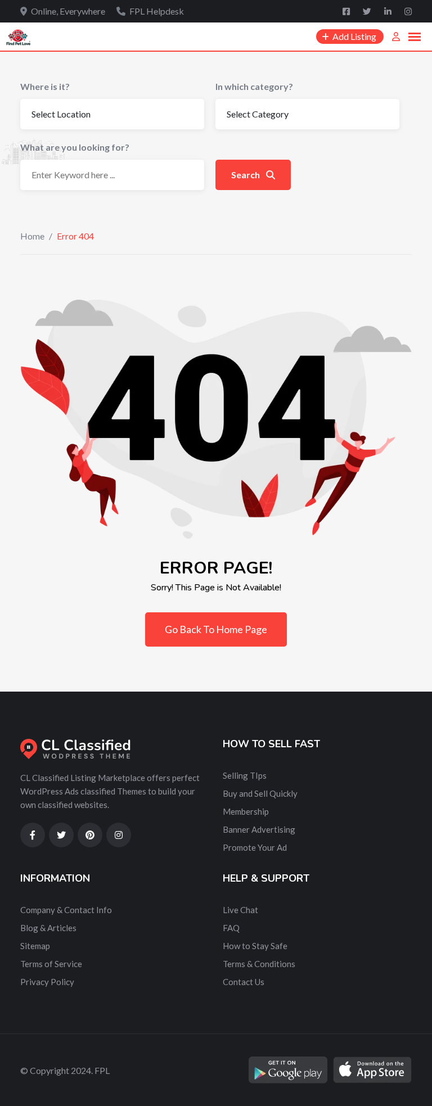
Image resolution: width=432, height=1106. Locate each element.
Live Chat (240, 910)
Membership (246, 811)
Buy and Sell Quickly (260, 793)
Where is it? (45, 86)
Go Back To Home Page (216, 629)
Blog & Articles (48, 928)
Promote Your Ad (255, 847)
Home (32, 236)
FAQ (231, 928)
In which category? (254, 86)
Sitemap (35, 946)
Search (246, 174)
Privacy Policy (47, 982)
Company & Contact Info (66, 910)
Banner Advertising (259, 829)
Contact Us (243, 982)
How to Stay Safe (255, 946)
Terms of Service (51, 964)
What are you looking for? (74, 147)
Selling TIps (245, 775)
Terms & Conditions (259, 964)
